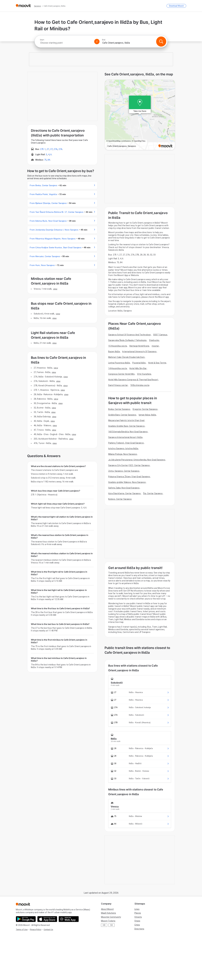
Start (42, 40)
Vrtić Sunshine (144, 374)
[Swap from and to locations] (97, 41)
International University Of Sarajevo (139, 351)
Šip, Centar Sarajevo (153, 493)
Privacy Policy (35, 929)
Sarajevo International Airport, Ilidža (125, 437)
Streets (138, 917)
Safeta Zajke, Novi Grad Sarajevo (123, 488)
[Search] (161, 42)
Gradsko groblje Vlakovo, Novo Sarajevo (127, 482)
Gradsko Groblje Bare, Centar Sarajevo (126, 426)
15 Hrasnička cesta (117, 346)
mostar (155, 346)
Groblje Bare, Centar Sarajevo (122, 415)
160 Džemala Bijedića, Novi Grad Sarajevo (128, 431)
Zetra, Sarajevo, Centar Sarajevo (123, 471)
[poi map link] (140, 115)
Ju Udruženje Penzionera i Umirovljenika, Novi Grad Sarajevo (136, 460)
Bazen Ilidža (114, 351)
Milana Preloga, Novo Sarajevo (122, 454)
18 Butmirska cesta (139, 385)
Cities (137, 925)
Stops (137, 921)
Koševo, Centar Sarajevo (120, 499)
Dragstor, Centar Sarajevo (145, 409)
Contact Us (48, 929)
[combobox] (66, 42)
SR (111, 925)
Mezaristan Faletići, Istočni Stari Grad (126, 420)
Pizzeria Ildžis (139, 363)
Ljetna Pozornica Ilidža (119, 363)
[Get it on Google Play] (26, 919)
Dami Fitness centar (118, 385)
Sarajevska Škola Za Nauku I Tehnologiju (127, 340)
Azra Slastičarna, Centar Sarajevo (124, 493)
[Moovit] (23, 6)
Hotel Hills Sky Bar (138, 368)
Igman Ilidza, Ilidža (147, 415)
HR (104, 925)
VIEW (55, 289)
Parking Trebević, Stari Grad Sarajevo (126, 443)
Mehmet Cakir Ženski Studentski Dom (126, 357)
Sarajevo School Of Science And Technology (129, 335)
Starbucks (154, 340)
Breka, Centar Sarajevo (119, 409)
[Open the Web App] (69, 919)
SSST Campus (160, 335)
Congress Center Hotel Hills (121, 374)
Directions (139, 929)
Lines (136, 909)
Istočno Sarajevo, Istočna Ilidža (123, 448)
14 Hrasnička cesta (117, 368)
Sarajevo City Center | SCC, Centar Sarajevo (129, 465)
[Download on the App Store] (47, 919)
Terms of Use (22, 929)
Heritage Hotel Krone (139, 346)
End (103, 40)
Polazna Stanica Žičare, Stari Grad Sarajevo (129, 476)
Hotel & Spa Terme (157, 363)
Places (137, 913)
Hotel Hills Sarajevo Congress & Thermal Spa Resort (133, 379)
